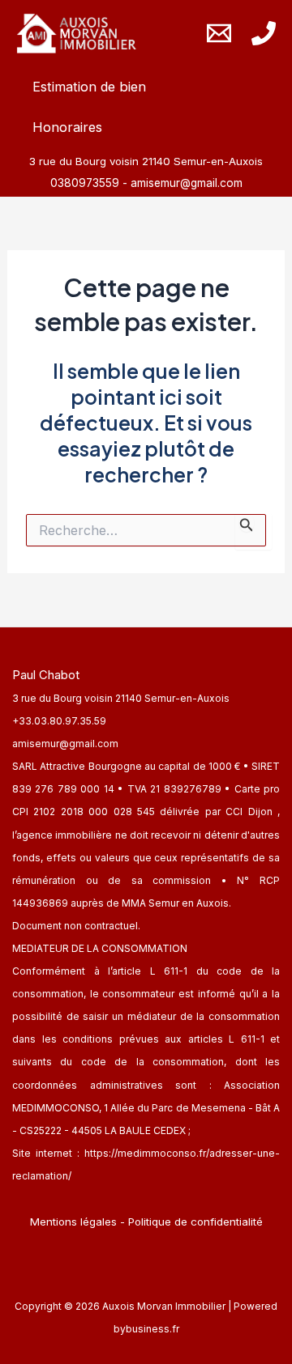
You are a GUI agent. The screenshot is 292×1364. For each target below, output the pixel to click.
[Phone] (263, 33)
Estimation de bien (89, 87)
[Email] (219, 33)
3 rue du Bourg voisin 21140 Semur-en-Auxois (121, 698)
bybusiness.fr (146, 1329)
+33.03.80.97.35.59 (59, 721)
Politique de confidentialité (195, 1221)
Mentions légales (73, 1221)
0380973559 (86, 182)
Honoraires (67, 127)
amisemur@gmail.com (187, 182)
